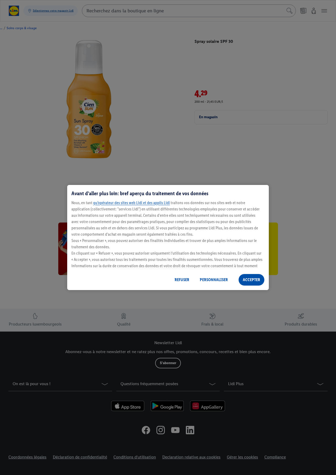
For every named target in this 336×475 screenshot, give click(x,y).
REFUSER (182, 279)
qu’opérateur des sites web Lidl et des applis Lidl (131, 202)
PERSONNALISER (214, 279)
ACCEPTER (251, 279)
